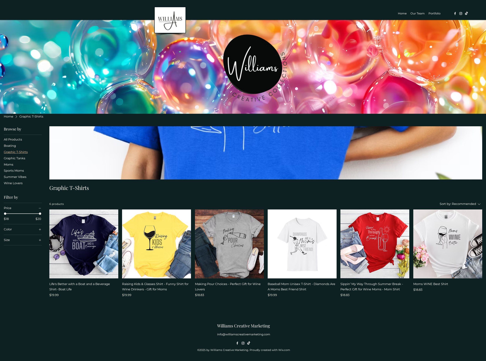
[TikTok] (466, 13)
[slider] (5, 213)
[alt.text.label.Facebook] (455, 13)
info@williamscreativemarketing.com (243, 334)
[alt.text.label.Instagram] (461, 13)
